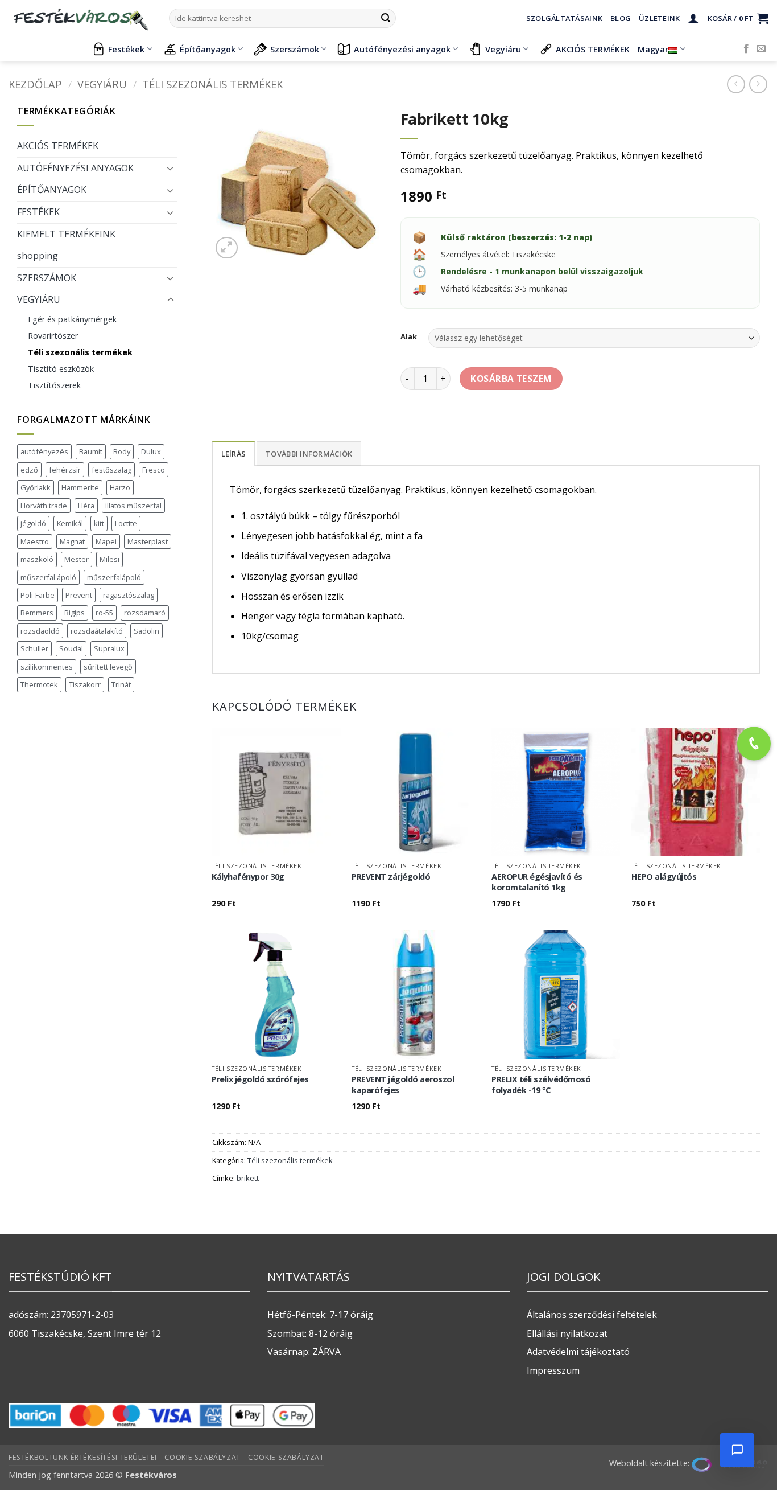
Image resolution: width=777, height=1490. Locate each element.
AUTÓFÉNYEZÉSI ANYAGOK (75, 168)
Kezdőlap (35, 84)
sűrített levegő (108, 667)
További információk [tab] (309, 454)
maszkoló (36, 559)
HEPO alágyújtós (664, 877)
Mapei (106, 541)
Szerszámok (294, 49)
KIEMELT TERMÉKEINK (66, 234)
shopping (37, 255)
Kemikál (70, 523)
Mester (76, 559)
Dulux (151, 451)
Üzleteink (659, 18)
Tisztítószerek (54, 385)
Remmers (36, 613)
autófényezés (44, 451)
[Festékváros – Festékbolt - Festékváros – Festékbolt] (80, 18)
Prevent (78, 595)
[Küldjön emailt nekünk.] (761, 49)
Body (121, 451)
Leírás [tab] (233, 454)
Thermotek (39, 684)
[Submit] (385, 18)
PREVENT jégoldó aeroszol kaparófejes (403, 1084)
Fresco (153, 470)
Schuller (34, 648)
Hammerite (80, 487)
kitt (99, 523)
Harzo (120, 487)
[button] (693, 18)
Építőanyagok (207, 49)
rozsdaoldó (40, 631)
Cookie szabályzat (202, 1457)
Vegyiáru (503, 49)
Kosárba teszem (511, 378)
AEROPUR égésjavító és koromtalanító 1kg (536, 882)
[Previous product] (758, 84)
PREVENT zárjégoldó (391, 877)
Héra (86, 505)
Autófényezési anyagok (402, 49)
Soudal (71, 648)
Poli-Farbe (37, 595)
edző (29, 470)
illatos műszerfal (133, 505)
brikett (248, 1178)
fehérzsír (65, 470)
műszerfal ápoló (48, 577)
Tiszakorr (85, 684)
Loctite (126, 523)
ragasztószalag (128, 595)
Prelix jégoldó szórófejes (260, 1079)
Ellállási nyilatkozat (567, 1333)
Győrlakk (35, 487)
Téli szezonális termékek (212, 84)
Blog (620, 18)
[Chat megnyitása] (737, 1450)
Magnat (72, 541)
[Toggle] (170, 168)
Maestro (34, 541)
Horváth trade (43, 505)
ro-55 (104, 613)
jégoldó (33, 523)
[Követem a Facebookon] (746, 49)
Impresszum (553, 1370)
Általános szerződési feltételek (592, 1314)
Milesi (109, 559)
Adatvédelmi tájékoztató (578, 1351)
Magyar (653, 49)
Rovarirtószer (53, 335)
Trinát (121, 684)
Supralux (109, 648)
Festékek (126, 49)
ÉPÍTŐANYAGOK (51, 189)
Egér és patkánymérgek (72, 319)
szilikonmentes (46, 667)
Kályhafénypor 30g (248, 877)
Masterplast (147, 541)
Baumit (90, 451)
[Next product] (736, 84)
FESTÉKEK (38, 212)
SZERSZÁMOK (46, 278)
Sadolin (146, 631)
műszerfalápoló (114, 577)
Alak (408, 337)
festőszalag (111, 470)
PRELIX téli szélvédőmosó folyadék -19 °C (540, 1084)
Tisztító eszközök (61, 368)
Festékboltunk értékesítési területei (83, 1457)
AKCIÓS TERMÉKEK (593, 49)
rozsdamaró (145, 613)
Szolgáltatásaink (564, 18)
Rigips (74, 613)
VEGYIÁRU (102, 84)
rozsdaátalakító (97, 631)
